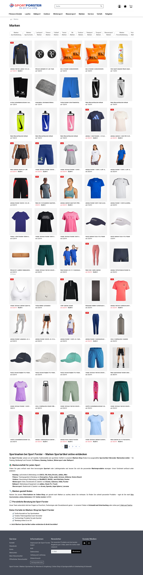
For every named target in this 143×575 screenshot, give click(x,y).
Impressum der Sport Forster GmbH (40, 544)
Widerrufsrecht (35, 558)
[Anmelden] (119, 6)
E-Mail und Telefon (126, 505)
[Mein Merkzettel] (125, 6)
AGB (31, 548)
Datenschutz (34, 552)
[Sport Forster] (25, 6)
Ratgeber (108, 14)
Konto (11, 549)
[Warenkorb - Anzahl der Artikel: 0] (131, 6)
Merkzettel (13, 553)
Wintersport (58, 14)
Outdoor (47, 14)
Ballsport (37, 14)
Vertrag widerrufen (37, 562)
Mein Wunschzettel (15, 556)
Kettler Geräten (41, 497)
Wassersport (71, 14)
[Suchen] (101, 6)
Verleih (99, 14)
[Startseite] (11, 19)
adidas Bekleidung (25, 497)
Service (91, 14)
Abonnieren (76, 551)
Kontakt (11, 543)
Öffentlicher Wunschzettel (18, 559)
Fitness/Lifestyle (15, 14)
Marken (82, 14)
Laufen (27, 14)
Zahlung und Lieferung (37, 555)
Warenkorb (13, 546)
